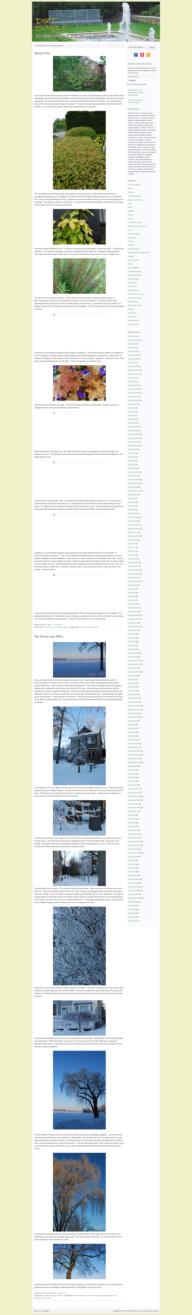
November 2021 (134, 374)
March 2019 (132, 468)
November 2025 (134, 340)
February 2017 (133, 562)
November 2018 (134, 483)
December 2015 (134, 615)
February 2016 (133, 608)
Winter (130, 215)
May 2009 (131, 913)
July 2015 (131, 634)
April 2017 (131, 555)
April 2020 (131, 419)
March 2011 (132, 830)
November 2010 (134, 845)
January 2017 (133, 566)
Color (130, 207)
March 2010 (132, 875)
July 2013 (131, 725)
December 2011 (133, 796)
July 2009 (131, 905)
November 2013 (134, 709)
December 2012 (134, 751)
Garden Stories (48, 627)
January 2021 (133, 385)
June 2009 (132, 909)
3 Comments (57, 625)
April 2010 (131, 872)
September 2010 (134, 853)
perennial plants (133, 234)
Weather (131, 245)
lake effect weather (106, 1295)
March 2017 (132, 559)
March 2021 (132, 381)
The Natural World (61, 627)
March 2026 (132, 336)
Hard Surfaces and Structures (138, 252)
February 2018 (133, 517)
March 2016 (132, 604)
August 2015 (132, 630)
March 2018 (132, 513)
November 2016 (134, 574)
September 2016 (134, 581)
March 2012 (132, 785)
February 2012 (133, 789)
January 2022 (133, 366)
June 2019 (132, 457)
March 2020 (132, 423)
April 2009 (131, 917)
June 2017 (132, 547)
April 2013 (131, 736)
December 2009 (134, 887)
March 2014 (132, 694)
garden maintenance (135, 200)
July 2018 (131, 498)
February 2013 (133, 743)
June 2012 (132, 774)
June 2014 (132, 683)
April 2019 (131, 464)
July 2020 (131, 408)
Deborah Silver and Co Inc (137, 226)
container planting (134, 196)
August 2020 (132, 404)
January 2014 (133, 702)
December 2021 (134, 370)
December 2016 (134, 570)
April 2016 (131, 600)
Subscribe (132, 80)
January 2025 (133, 359)
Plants (130, 188)
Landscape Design (50, 1295)
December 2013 (134, 706)
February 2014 (133, 698)
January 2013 (133, 747)
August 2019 (132, 449)
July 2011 (131, 815)
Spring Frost (42, 53)
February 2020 (133, 427)
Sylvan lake (47, 1298)
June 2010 (132, 864)
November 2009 (134, 890)
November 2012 (134, 755)
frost (81, 627)
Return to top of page (41, 1311)
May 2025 (131, 344)
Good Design (132, 283)
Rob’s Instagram (134, 102)
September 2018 (134, 491)
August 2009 (132, 902)
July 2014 (131, 679)
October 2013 (133, 713)
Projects (131, 309)
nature (130, 241)
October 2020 (133, 396)
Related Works (133, 320)
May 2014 (131, 687)
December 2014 (134, 660)
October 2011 (133, 804)
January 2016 (133, 611)
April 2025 (131, 348)
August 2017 (132, 540)
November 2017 (134, 528)
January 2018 (133, 521)
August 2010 (132, 857)
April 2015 (131, 645)
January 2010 (133, 883)
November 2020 (134, 393)
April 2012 (131, 781)
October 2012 (133, 758)
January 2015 (133, 657)
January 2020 (133, 430)
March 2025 (132, 351)
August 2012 (132, 766)
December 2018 (134, 479)
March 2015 (132, 649)
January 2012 (133, 792)
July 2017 (131, 544)
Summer (131, 192)
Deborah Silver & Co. (96, 18)
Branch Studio (133, 95)
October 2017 (133, 532)
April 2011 (131, 826)
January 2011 (133, 838)
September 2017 (134, 536)
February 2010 (133, 879)
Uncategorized (133, 324)
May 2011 (131, 823)
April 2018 (131, 510)
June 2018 (132, 502)
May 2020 (131, 415)
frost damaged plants (90, 627)
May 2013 (131, 732)
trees (130, 230)
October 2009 (133, 894)
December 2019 (134, 434)
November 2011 (133, 800)
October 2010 (133, 849)
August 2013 (132, 721)
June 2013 (132, 728)
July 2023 (131, 363)
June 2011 (132, 819)
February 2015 (133, 653)
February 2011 (133, 834)
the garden (132, 237)
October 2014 (133, 668)
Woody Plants (133, 301)
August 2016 (132, 585)
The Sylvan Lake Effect (48, 636)
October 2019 (133, 442)
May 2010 (131, 868)
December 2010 (134, 841)
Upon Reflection (133, 268)
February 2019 (133, 472)
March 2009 (132, 921)
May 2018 (131, 506)
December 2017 (134, 525)
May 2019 (131, 461)
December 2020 (134, 389)
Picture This (132, 286)
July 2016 (131, 589)
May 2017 (131, 551)
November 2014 (134, 664)
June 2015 (132, 638)
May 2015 (131, 642)
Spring (130, 264)
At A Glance (132, 313)
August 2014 (132, 676)
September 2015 (134, 626)
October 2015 (133, 623)
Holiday (60, 1295)
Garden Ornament (134, 298)
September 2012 (134, 762)
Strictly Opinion (133, 290)
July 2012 (131, 770)
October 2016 (133, 577)
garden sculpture (134, 185)
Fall (129, 203)
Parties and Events (134, 305)
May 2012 (131, 777)
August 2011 (132, 811)
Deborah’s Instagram (135, 100)
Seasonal (131, 317)
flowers (130, 219)
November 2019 (134, 438)
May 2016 (131, 596)
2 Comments (61, 1293)
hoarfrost (91, 1295)
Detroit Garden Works (136, 92)
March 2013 (132, 740)
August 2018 (132, 495)
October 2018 (133, 487)
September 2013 (134, 717)
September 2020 (134, 400)
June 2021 (132, 378)
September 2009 (134, 898)
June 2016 (132, 593)
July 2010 (131, 860)
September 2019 (134, 445)
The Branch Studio (134, 222)
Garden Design (133, 279)
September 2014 (134, 672)
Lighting (131, 211)
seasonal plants (133, 249)
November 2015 (134, 619)
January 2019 (133, 476)
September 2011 (134, 807)
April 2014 (131, 691)
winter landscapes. (80, 1295)
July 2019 (131, 453)
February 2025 (133, 355)
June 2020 (132, 412)
